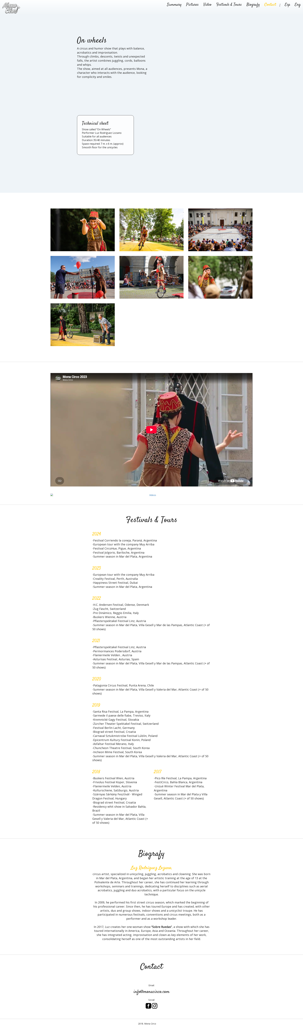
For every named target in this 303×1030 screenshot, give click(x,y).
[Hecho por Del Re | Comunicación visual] (163, 1023)
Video (207, 4)
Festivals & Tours (229, 4)
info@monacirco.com (151, 991)
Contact (270, 4)
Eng (298, 4)
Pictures (192, 4)
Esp (287, 4)
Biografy (253, 4)
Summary (174, 4)
